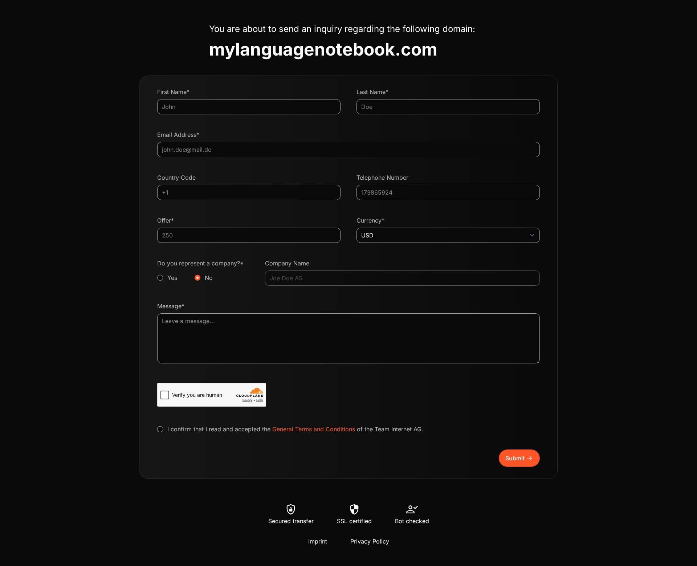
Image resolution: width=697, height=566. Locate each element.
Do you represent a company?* (200, 270)
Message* (170, 306)
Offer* (165, 220)
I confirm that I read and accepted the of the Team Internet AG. (295, 429)
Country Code (176, 177)
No (209, 277)
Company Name (287, 263)
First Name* (173, 91)
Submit (519, 458)
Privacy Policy (369, 541)
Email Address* (178, 134)
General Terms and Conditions (313, 429)
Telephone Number (382, 177)
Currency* (370, 220)
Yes (172, 277)
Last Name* (372, 91)
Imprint (317, 541)
